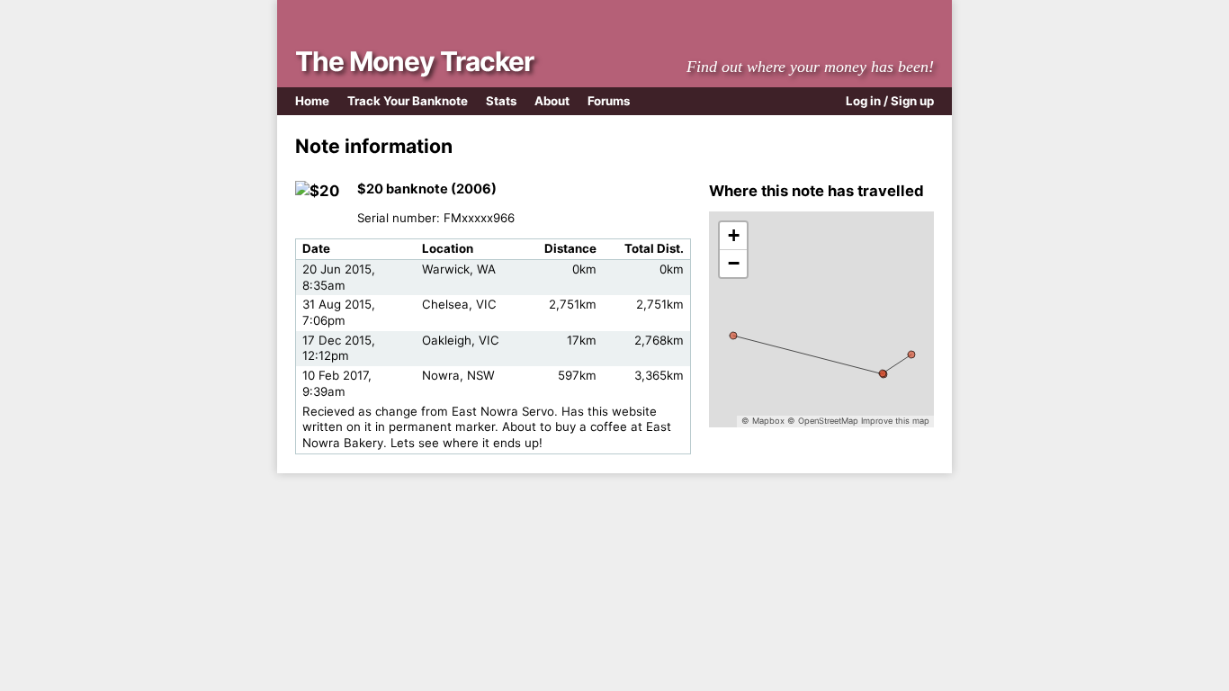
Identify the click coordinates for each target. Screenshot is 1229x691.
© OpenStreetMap (822, 421)
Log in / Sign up (890, 101)
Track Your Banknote (407, 101)
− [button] (734, 263)
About (552, 101)
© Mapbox (763, 421)
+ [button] (734, 235)
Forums (609, 101)
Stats (501, 101)
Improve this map (895, 421)
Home (312, 101)
